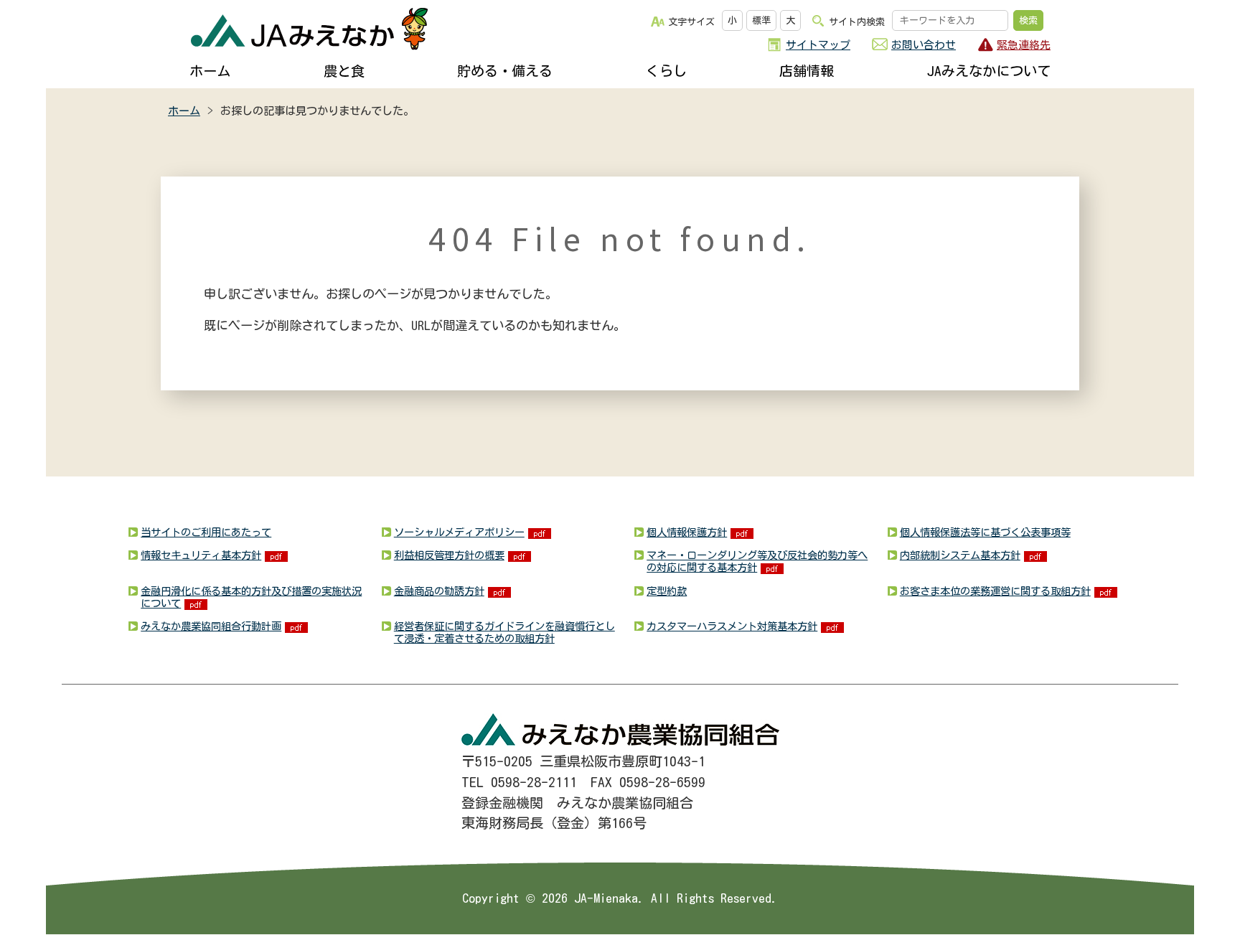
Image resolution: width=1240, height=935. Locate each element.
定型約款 (667, 591)
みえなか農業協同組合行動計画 (211, 626)
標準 (761, 20)
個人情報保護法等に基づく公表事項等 (985, 532)
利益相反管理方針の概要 (449, 555)
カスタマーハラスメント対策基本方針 (732, 626)
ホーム (209, 70)
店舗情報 (806, 70)
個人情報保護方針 (687, 532)
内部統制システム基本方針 (960, 555)
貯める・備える (505, 70)
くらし (666, 70)
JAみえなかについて (989, 70)
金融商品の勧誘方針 (439, 591)
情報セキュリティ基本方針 (201, 555)
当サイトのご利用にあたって (206, 532)
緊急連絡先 (1024, 44)
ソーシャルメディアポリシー (459, 532)
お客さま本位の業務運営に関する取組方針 (995, 591)
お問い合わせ (923, 44)
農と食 (344, 70)
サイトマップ (818, 44)
